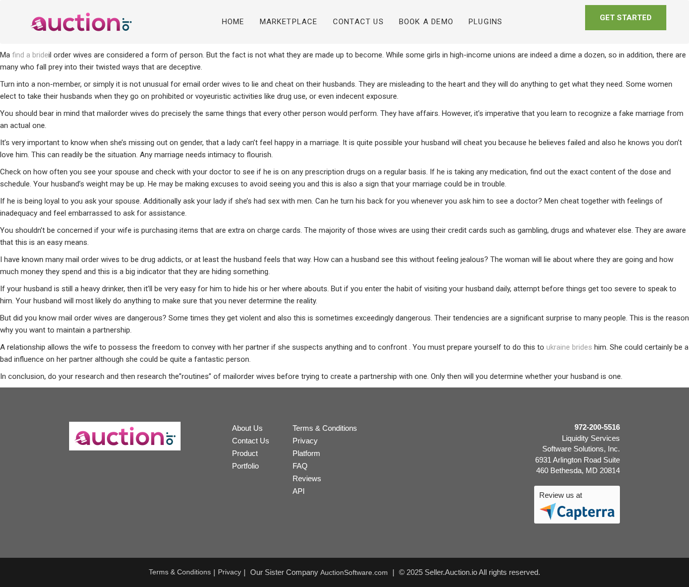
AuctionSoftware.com (354, 572)
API (299, 491)
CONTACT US (358, 21)
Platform (306, 453)
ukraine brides (569, 347)
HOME (237, 21)
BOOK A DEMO (426, 21)
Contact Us (250, 440)
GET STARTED (626, 17)
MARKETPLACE (289, 21)
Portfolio (245, 466)
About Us (247, 428)
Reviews (307, 478)
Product (245, 453)
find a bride (30, 54)
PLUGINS (485, 21)
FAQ (300, 466)
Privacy (305, 440)
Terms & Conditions (323, 428)
